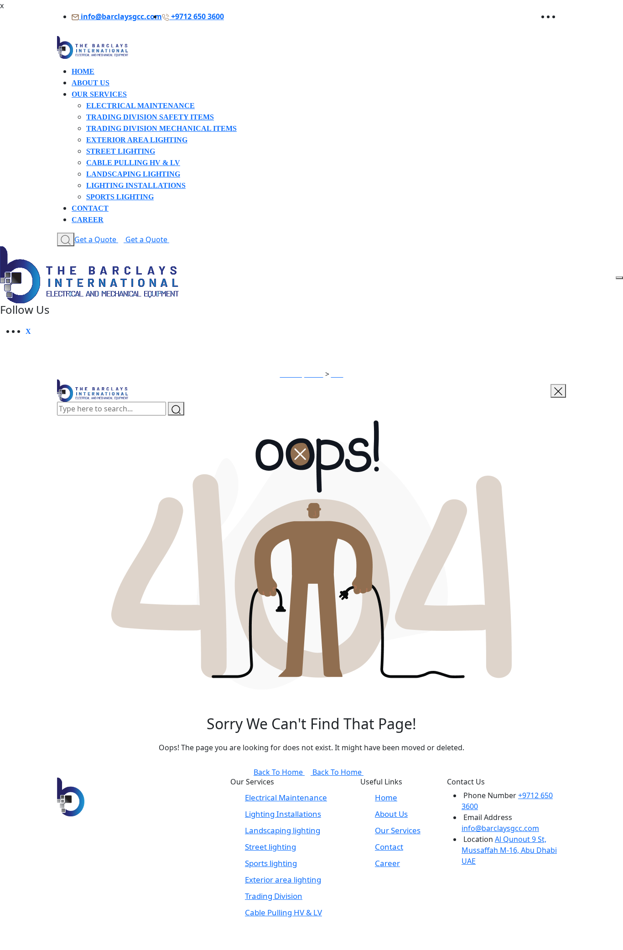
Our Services (99, 94)
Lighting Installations (136, 185)
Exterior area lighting (136, 140)
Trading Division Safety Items (150, 117)
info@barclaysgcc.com (121, 16)
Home (83, 71)
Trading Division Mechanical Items (161, 128)
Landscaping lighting (133, 174)
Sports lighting (120, 197)
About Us (90, 83)
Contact (90, 208)
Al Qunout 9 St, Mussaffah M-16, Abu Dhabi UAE (509, 850)
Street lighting (120, 151)
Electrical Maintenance (140, 105)
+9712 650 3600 (197, 16)
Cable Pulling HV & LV (133, 162)
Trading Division (273, 896)
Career (88, 219)
